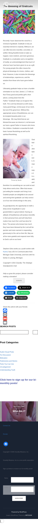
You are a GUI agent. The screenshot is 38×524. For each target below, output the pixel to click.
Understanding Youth (7, 370)
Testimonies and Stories (8, 361)
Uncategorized (5, 367)
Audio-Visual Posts (7, 352)
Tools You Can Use (7, 364)
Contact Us (6, 425)
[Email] (19, 323)
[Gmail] (19, 319)
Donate (19, 280)
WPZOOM (28, 515)
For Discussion (5, 355)
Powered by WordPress (19, 512)
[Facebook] (19, 311)
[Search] (35, 332)
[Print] (19, 315)
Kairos (5, 252)
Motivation (3, 358)
